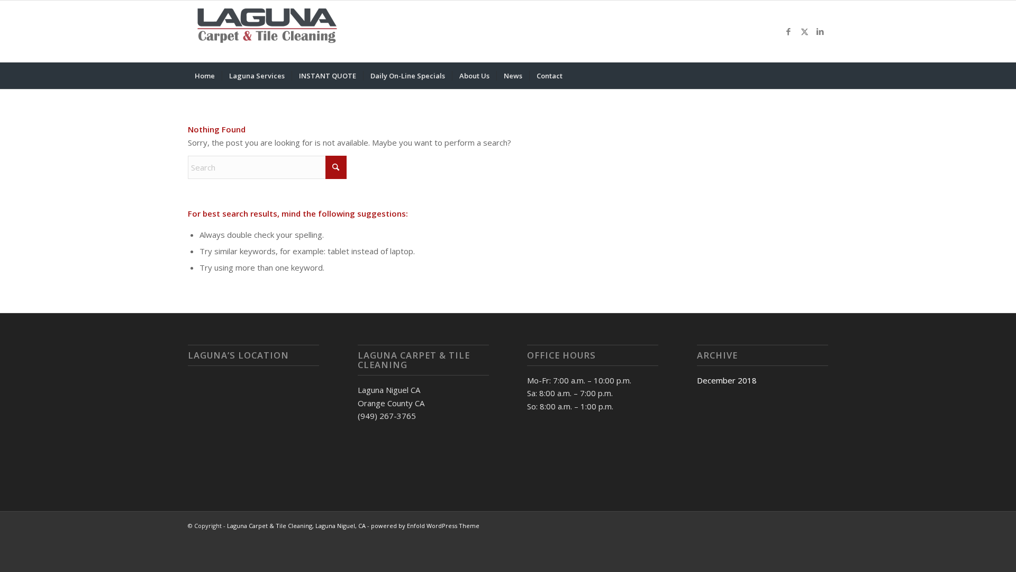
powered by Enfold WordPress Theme (425, 526)
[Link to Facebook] (788, 31)
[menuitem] (205, 75)
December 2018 (727, 380)
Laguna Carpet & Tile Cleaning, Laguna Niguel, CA (296, 526)
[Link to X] (804, 31)
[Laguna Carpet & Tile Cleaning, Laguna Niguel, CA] (267, 31)
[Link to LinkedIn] (820, 31)
